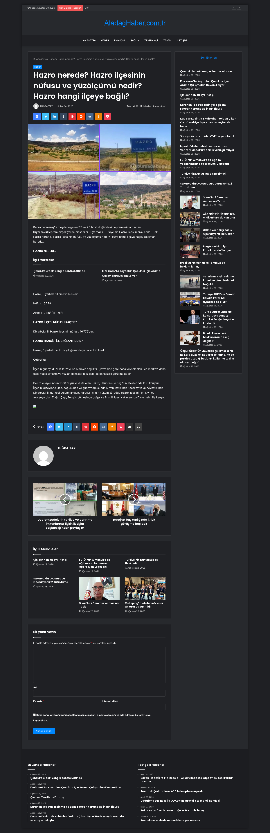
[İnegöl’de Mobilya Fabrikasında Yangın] (190, 251)
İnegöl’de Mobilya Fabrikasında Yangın (217, 248)
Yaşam (167, 40)
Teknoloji (151, 40)
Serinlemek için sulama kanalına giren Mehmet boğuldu (218, 280)
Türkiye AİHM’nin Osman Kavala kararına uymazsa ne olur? (219, 298)
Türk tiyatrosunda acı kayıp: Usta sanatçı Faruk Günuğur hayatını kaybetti (219, 317)
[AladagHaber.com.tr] (135, 23)
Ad (35, 687)
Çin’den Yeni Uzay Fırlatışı (99, 7)
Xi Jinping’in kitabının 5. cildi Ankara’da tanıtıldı (144, 604)
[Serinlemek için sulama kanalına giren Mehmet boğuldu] (190, 281)
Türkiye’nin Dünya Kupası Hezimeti (142, 561)
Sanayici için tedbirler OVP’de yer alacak (207, 136)
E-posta (38, 701)
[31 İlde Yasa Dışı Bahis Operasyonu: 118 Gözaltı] (190, 235)
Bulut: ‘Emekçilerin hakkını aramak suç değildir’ (216, 337)
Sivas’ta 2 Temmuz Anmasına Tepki (99, 604)
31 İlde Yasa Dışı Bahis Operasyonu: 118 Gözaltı (219, 232)
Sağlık (135, 40)
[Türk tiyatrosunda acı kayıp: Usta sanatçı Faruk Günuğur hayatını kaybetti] (190, 317)
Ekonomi (119, 40)
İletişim (182, 40)
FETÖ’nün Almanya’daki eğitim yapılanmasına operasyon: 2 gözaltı (95, 563)
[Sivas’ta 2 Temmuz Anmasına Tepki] (99, 588)
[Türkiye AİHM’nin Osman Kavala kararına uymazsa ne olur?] (190, 299)
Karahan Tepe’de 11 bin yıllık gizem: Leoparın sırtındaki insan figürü (203, 107)
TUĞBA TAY (46, 106)
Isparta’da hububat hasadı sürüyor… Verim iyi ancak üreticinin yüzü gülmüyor (207, 148)
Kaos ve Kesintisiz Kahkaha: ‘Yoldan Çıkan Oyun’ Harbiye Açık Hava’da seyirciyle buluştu (208, 122)
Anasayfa (89, 40)
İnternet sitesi (110, 701)
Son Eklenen (208, 57)
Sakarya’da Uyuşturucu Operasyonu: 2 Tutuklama (50, 580)
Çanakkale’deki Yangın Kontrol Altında (59, 271)
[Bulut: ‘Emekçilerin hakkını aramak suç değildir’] (190, 338)
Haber (105, 40)
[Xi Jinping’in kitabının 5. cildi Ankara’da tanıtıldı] (145, 588)
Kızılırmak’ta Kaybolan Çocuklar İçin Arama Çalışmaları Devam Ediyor (204, 83)
